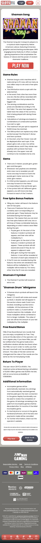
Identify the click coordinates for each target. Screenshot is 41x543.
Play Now (11, 439)
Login (21, 3)
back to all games (29, 438)
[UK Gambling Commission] (15, 494)
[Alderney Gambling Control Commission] (20, 499)
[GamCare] (12, 487)
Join (29, 3)
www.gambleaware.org (10, 510)
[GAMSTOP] (28, 488)
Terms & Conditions (31, 464)
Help (20, 464)
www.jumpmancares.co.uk (29, 510)
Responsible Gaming (10, 464)
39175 (27, 519)
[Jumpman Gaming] (20, 460)
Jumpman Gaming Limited (25, 516)
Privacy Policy (14, 467)
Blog (22, 467)
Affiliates (29, 467)
